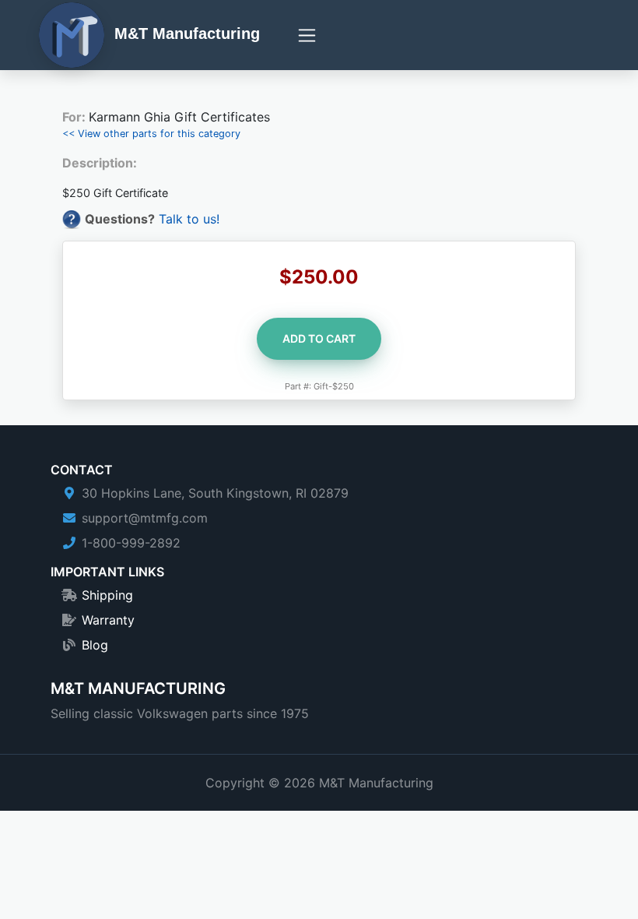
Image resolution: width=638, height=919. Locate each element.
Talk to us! (189, 219)
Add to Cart (319, 338)
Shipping (107, 595)
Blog (95, 645)
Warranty (108, 620)
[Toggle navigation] (307, 35)
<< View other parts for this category (151, 133)
